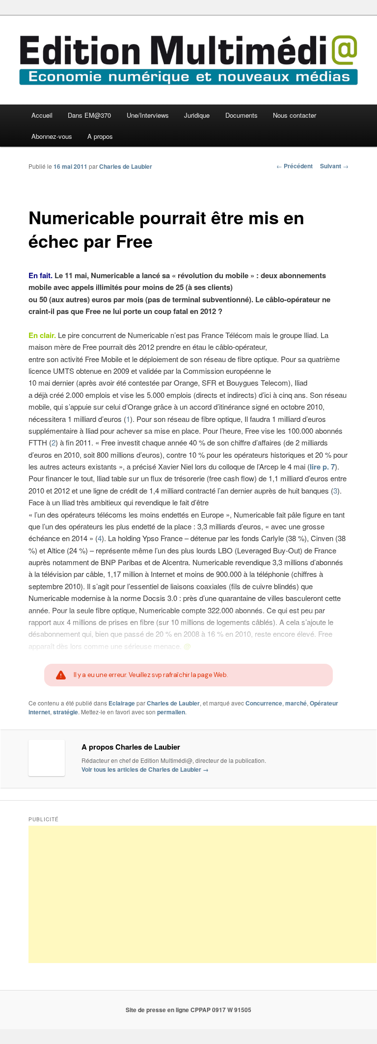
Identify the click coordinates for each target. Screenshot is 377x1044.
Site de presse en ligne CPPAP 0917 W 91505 (188, 1009)
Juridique (197, 115)
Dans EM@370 (89, 115)
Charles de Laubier (125, 166)
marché (296, 703)
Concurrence (263, 703)
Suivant (334, 165)
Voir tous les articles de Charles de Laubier (145, 769)
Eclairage (121, 703)
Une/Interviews (148, 115)
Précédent (294, 165)
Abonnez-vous (51, 136)
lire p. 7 (322, 466)
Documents (241, 115)
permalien (171, 711)
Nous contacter (294, 115)
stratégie (65, 711)
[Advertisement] (202, 894)
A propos (100, 136)
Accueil (42, 115)
